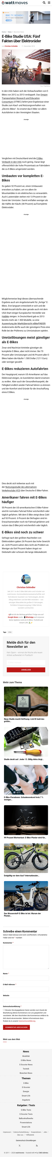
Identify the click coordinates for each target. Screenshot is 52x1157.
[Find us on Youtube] (33, 1145)
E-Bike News (26, 1060)
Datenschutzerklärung (12, 1006)
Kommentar (8, 943)
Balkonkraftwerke (26, 1118)
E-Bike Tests (26, 1110)
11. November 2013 (28, 46)
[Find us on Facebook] (15, 1145)
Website (6, 995)
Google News (13, 617)
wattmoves (20, 1153)
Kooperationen (36, 1132)
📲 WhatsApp (28, 617)
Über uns (20, 1135)
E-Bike (26, 1083)
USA (9, 632)
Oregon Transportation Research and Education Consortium (25, 98)
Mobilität (26, 1056)
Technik (26, 1069)
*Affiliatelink (30, 1135)
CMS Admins (43, 1153)
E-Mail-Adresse (9, 984)
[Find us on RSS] (37, 1145)
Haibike (5, 316)
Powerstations (26, 1122)
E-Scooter (26, 1087)
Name (6, 973)
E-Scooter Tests (26, 1114)
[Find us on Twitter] (20, 1145)
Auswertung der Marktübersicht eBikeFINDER (23, 323)
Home (4, 32)
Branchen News (19, 32)
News (10, 32)
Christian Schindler (11, 46)
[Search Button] (44, 3)
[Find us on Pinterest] (28, 1145)
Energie (26, 1091)
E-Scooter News (26, 1065)
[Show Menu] (49, 3)
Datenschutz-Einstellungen (26, 1140)
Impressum (7, 1132)
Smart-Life (26, 1096)
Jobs (45, 1132)
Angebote (26, 1100)
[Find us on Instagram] (24, 1145)
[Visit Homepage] (15, 2)
